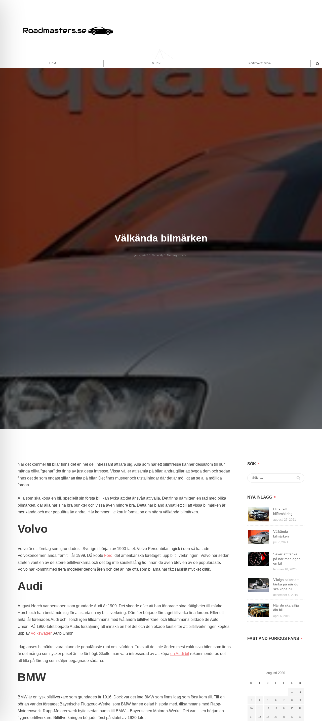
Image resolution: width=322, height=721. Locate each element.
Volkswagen (42, 633)
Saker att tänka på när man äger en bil (286, 558)
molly (159, 255)
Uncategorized (175, 255)
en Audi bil (179, 653)
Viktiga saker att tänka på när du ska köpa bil (286, 584)
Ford (108, 555)
